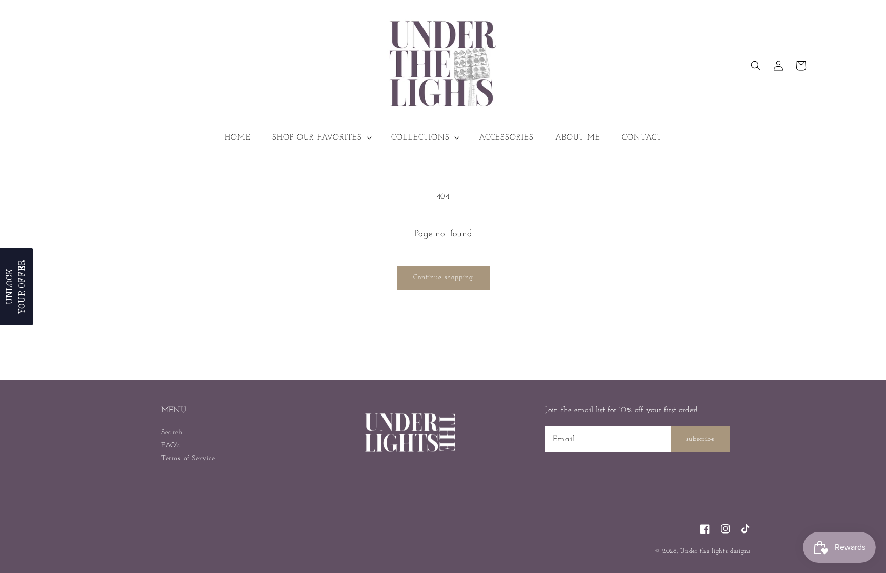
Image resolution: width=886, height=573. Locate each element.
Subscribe (700, 439)
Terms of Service (188, 458)
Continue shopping (443, 277)
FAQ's (170, 445)
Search (172, 433)
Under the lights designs (715, 551)
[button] (321, 138)
